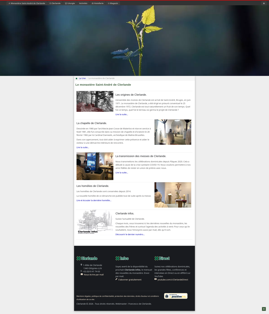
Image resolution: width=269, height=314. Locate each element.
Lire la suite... (121, 114)
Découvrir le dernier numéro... (130, 234)
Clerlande (56, 3)
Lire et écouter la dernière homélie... (93, 200)
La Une (81, 78)
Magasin (113, 3)
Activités (83, 3)
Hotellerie (99, 3)
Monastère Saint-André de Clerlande (27, 3)
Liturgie (71, 3)
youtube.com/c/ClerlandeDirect (173, 279)
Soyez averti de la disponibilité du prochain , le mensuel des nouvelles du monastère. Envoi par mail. (133, 273)
